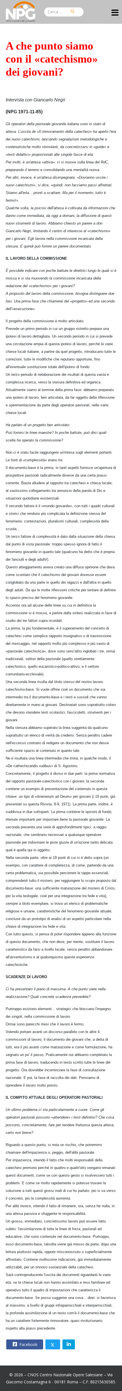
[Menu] (115, 13)
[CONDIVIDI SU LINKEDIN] (68, 1344)
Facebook (27, 1344)
